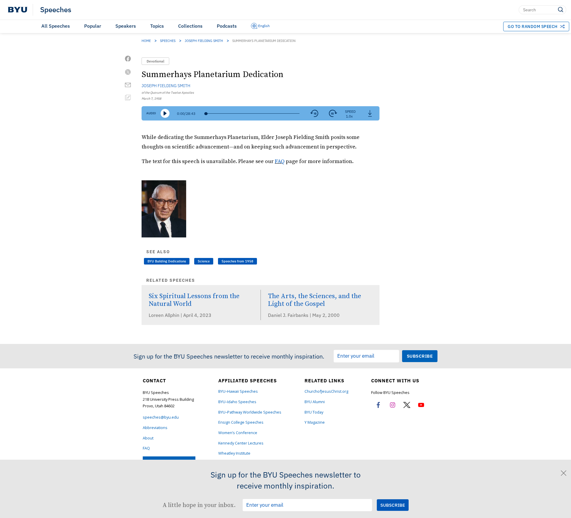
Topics (157, 26)
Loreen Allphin (165, 315)
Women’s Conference (237, 433)
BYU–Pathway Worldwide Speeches (249, 412)
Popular (92, 26)
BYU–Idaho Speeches (237, 402)
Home (146, 41)
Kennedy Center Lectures (240, 443)
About (148, 438)
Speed (350, 111)
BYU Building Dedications (167, 261)
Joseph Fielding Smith (204, 41)
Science (204, 261)
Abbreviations (155, 427)
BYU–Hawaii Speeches (238, 391)
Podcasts (227, 26)
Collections (190, 26)
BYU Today (314, 412)
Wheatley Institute (234, 453)
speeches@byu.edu (161, 417)
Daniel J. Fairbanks (289, 315)
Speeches (55, 10)
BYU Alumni (315, 402)
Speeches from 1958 (237, 261)
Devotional (155, 61)
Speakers (125, 26)
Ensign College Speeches (240, 422)
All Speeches (55, 26)
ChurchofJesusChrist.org (326, 391)
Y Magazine (315, 422)
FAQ (280, 161)
